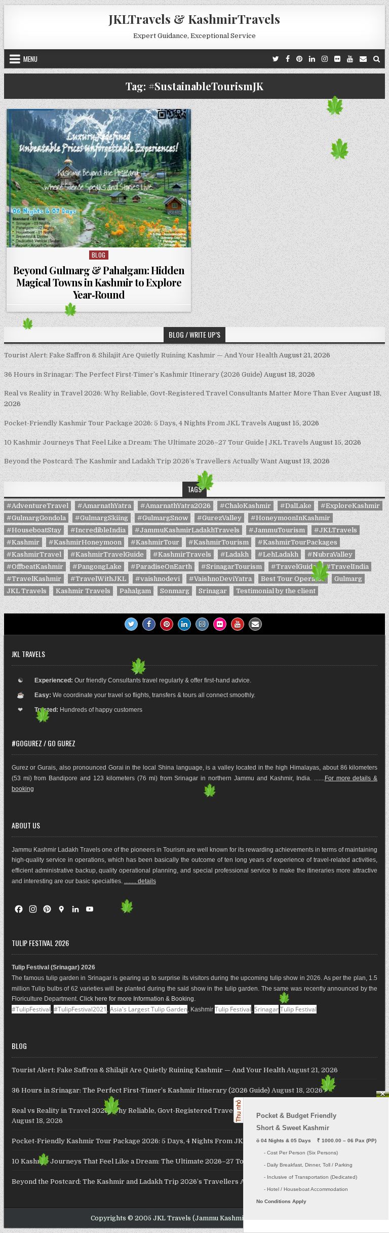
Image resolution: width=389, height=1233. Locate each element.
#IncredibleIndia (98, 530)
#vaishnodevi (157, 579)
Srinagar (213, 591)
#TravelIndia (347, 566)
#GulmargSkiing (101, 518)
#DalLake (296, 506)
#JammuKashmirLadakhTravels (187, 530)
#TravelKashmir (34, 579)
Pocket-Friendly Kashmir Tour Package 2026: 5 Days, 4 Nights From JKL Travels (135, 423)
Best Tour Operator (293, 579)
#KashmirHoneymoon (85, 542)
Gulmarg (348, 579)
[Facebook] (288, 58)
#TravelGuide (294, 566)
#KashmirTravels (182, 554)
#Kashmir (23, 542)
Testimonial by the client (276, 591)
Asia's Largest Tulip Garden (148, 1009)
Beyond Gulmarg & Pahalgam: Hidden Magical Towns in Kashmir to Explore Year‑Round (98, 282)
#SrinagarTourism (231, 566)
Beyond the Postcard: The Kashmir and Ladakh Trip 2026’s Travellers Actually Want (140, 461)
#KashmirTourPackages (297, 542)
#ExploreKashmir (350, 506)
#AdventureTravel (37, 506)
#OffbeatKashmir (35, 566)
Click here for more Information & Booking (137, 998)
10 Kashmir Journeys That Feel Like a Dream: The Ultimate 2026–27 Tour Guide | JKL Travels (156, 442)
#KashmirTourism (218, 542)
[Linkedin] (312, 58)
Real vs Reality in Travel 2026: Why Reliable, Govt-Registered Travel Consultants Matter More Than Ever (175, 393)
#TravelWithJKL (98, 579)
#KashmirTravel (34, 554)
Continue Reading (101, 234)
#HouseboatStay (34, 530)
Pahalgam (135, 591)
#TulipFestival (31, 1009)
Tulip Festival (233, 1009)
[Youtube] (350, 58)
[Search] (376, 58)
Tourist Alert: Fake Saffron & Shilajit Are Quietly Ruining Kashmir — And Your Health (141, 355)
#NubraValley (330, 554)
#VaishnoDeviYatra (220, 579)
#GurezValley (219, 518)
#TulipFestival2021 (80, 1009)
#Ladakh (234, 554)
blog (99, 254)
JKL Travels (27, 591)
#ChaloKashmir (245, 506)
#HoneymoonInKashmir (290, 518)
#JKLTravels (335, 530)
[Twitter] (276, 58)
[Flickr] (337, 58)
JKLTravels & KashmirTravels (194, 19)
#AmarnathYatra (104, 506)
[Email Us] (363, 58)
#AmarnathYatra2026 (175, 506)
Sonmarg (174, 591)
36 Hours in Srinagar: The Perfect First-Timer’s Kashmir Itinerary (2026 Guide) (133, 374)
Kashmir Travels (83, 591)
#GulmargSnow (162, 518)
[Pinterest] (299, 58)
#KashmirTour (155, 542)
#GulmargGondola (36, 518)
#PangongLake (97, 566)
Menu (30, 59)
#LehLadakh (278, 554)
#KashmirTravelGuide (107, 554)
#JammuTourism (277, 530)
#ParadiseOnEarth (161, 566)
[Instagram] (325, 58)
